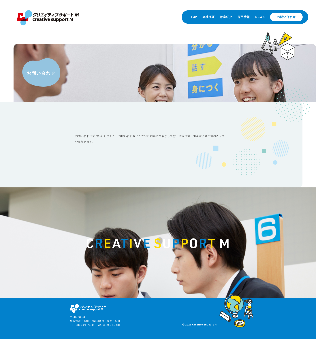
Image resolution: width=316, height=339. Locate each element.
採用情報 (244, 16)
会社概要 (208, 16)
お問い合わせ (286, 16)
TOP (194, 16)
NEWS (260, 16)
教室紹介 (226, 16)
